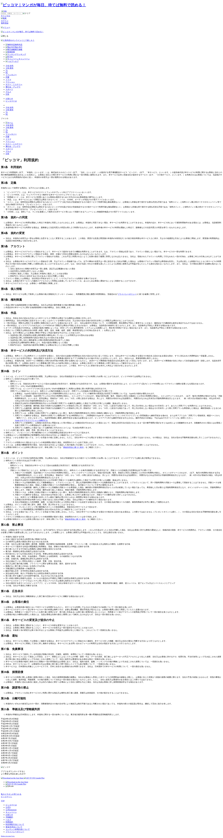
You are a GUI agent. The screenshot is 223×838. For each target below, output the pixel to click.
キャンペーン (11, 812)
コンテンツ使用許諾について (18, 829)
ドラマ (8, 80)
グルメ (8, 92)
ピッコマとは (11, 101)
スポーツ (9, 89)
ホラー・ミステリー (14, 85)
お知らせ (9, 99)
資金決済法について (14, 827)
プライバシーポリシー (127, 294)
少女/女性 (9, 66)
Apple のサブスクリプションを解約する (31, 420)
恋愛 (7, 77)
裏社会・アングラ (13, 87)
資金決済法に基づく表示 (73, 447)
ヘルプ (8, 820)
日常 (7, 94)
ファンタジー (11, 75)
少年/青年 (9, 68)
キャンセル (5, 16)
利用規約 (9, 822)
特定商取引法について (15, 824)
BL (7, 73)
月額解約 (9, 817)
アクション (10, 82)
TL (7, 70)
